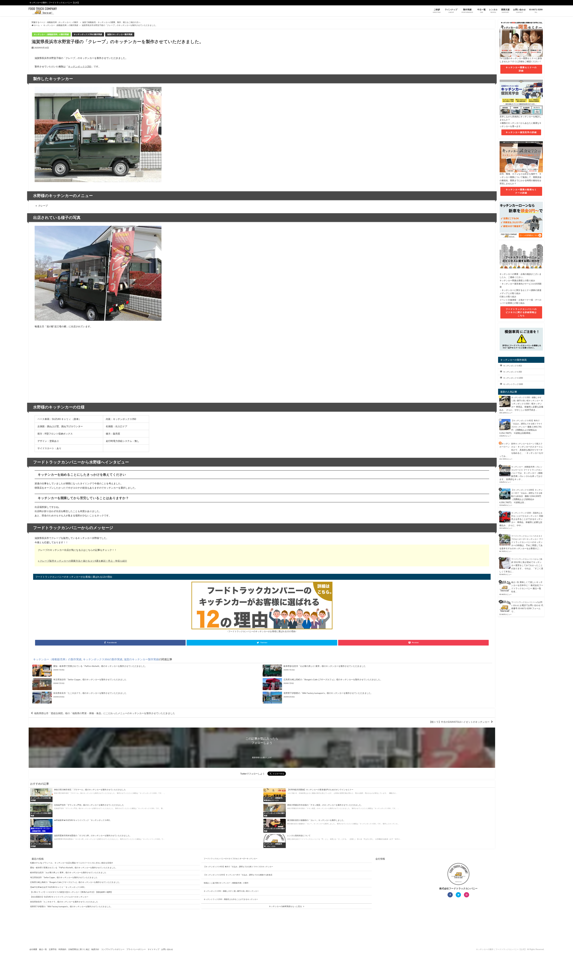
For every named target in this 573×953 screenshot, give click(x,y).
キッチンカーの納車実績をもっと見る (285, 906)
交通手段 (53, 949)
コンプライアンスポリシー (112, 949)
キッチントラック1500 (513, 384)
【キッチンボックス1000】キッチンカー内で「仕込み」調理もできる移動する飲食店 (527, 493)
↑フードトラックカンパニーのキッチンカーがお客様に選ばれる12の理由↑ (261, 631)
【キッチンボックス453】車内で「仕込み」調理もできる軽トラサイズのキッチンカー (526, 424)
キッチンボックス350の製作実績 (88, 34)
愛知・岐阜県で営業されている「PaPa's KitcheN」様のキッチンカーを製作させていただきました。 (73, 868)
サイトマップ (153, 949)
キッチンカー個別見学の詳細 (521, 132)
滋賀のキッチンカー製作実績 (119, 34)
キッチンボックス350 (79, 66)
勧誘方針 (95, 949)
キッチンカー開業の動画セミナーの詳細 (521, 191)
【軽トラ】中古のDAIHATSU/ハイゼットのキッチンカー (459, 722)
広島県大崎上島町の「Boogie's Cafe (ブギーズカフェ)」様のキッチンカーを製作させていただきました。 (75, 882)
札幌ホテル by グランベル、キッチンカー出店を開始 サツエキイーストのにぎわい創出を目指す (71, 863)
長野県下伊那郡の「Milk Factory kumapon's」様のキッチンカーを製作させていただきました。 (71, 907)
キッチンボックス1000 (513, 378)
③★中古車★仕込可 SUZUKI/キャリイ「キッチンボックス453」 (58, 887)
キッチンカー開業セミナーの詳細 (521, 69)
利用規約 (62, 949)
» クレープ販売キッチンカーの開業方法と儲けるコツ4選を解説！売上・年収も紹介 (82, 561)
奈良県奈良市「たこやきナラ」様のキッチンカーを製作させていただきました (64, 902)
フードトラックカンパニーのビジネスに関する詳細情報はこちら (521, 312)
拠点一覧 (515, 582)
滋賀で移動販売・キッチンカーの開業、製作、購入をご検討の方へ (111, 22)
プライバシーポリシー (136, 949)
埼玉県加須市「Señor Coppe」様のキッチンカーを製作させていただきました (63, 877)
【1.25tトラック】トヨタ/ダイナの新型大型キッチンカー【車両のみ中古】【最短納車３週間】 (71, 892)
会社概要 (33, 949)
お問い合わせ (167, 949)
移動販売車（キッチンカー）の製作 (62, 22)
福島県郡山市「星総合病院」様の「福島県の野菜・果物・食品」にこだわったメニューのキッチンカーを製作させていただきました (104, 713)
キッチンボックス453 (512, 366)
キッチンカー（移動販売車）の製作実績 (51, 34)
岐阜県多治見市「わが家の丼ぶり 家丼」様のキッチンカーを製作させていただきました (68, 873)
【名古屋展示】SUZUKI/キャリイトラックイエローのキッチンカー (59, 897)
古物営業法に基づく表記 (79, 949)
